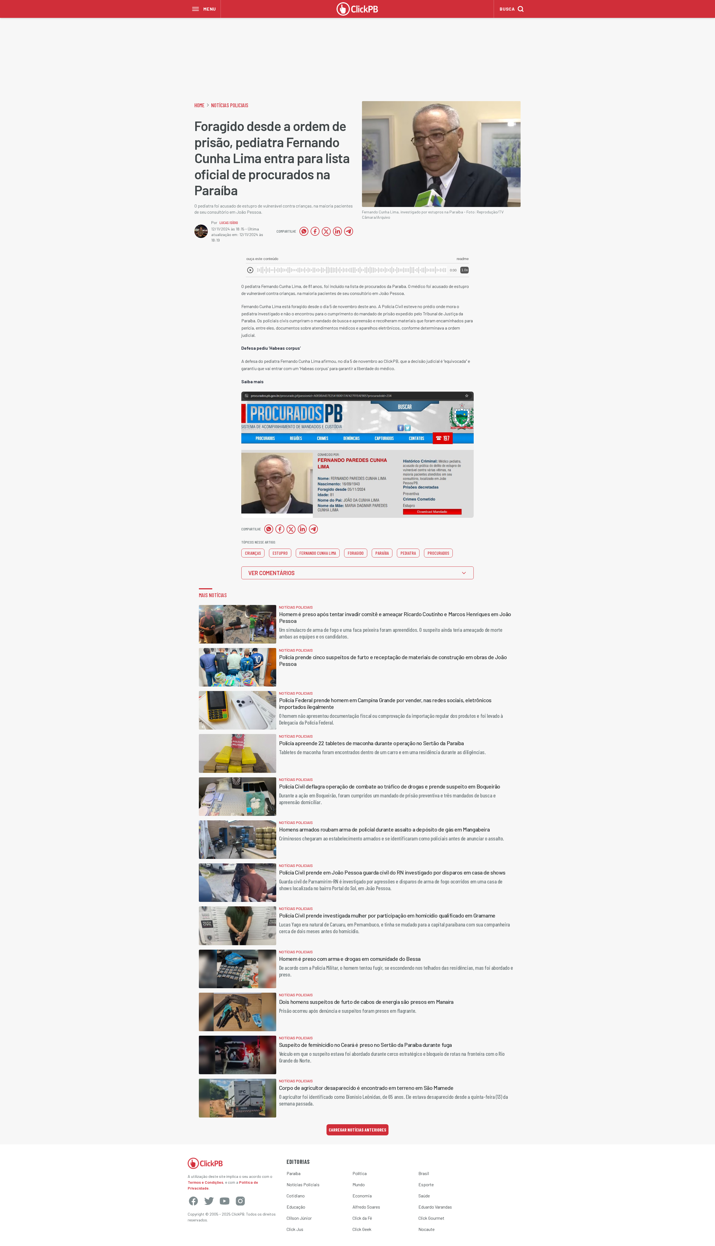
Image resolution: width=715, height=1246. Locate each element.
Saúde (424, 1195)
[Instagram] (240, 1201)
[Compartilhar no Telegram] (348, 231)
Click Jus (295, 1229)
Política (359, 1173)
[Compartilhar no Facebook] (315, 231)
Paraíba (294, 1173)
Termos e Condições (205, 1182)
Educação (296, 1206)
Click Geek (361, 1229)
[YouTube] (224, 1201)
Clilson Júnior (299, 1218)
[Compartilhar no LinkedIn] (337, 231)
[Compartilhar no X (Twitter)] (326, 231)
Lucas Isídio (229, 222)
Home (199, 105)
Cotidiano (296, 1195)
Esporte (426, 1184)
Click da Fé (362, 1218)
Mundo (358, 1184)
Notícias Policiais (229, 105)
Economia (362, 1195)
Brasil (423, 1173)
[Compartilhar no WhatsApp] (303, 231)
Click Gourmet (431, 1218)
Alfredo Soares (366, 1206)
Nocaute (426, 1229)
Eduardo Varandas (435, 1206)
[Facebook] (193, 1201)
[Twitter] (208, 1201)
